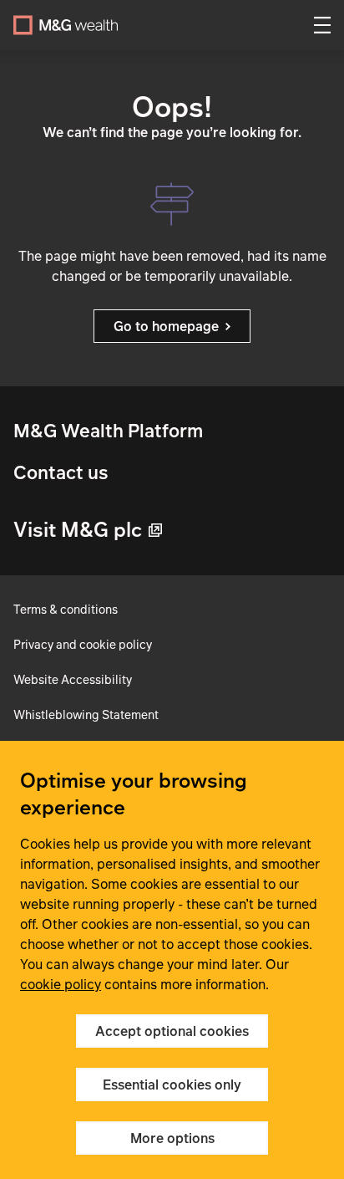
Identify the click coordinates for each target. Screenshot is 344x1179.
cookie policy (60, 984)
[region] (172, 960)
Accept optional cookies (172, 1031)
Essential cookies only (172, 1084)
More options (172, 1138)
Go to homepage (166, 326)
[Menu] (322, 25)
